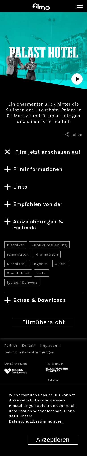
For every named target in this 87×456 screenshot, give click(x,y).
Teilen (77, 134)
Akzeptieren (53, 439)
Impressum (50, 345)
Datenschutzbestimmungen (29, 352)
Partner (10, 345)
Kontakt (29, 345)
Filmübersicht (43, 322)
